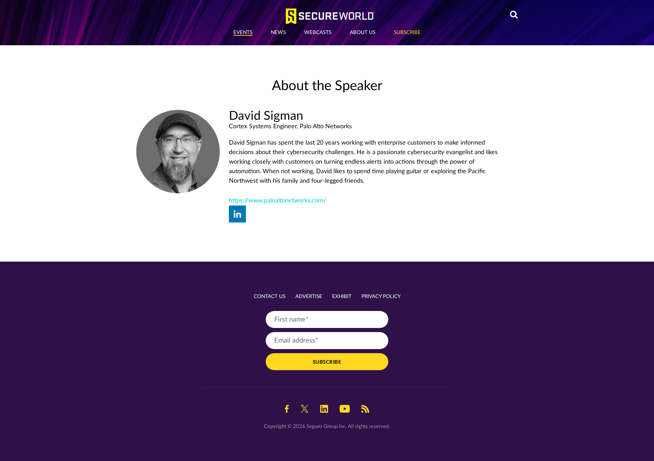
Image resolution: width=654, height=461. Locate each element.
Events (242, 32)
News (278, 32)
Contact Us (269, 296)
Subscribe (407, 32)
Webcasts (317, 32)
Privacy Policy (381, 296)
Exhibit (342, 296)
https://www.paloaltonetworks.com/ (277, 201)
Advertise (308, 296)
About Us (362, 32)
